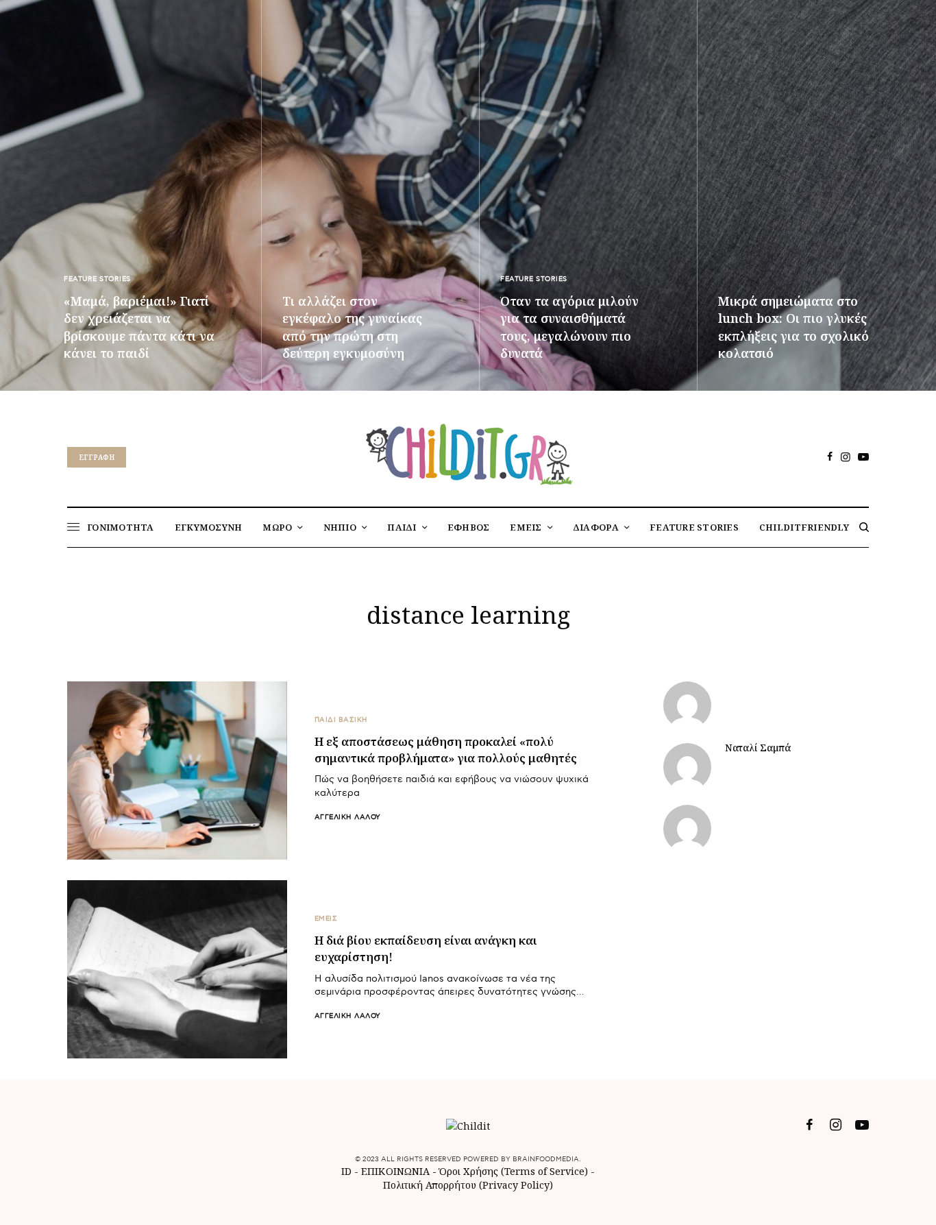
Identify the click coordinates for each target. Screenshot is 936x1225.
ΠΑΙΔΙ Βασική (341, 720)
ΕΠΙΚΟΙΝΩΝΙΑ (396, 1171)
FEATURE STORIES (97, 279)
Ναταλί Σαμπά (758, 748)
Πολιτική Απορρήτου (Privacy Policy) (468, 1184)
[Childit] (468, 451)
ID (346, 1171)
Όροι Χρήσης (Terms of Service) (513, 1171)
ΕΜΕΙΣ (326, 918)
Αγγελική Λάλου (348, 817)
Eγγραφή (96, 457)
